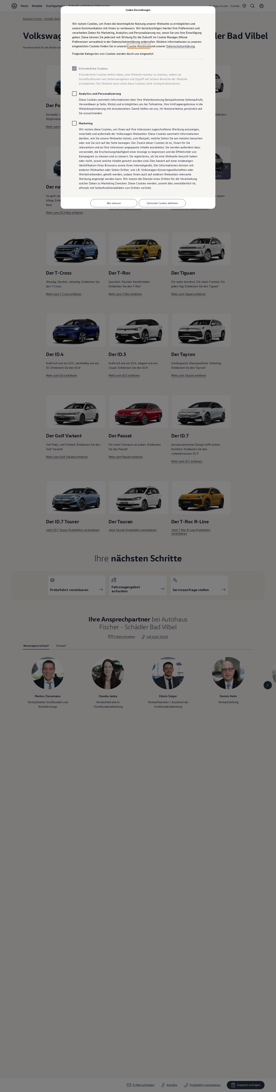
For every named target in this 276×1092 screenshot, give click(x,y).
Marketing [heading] (86, 123)
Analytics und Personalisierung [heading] (100, 93)
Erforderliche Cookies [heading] (93, 68)
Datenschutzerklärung (180, 46)
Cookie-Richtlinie (138, 46)
